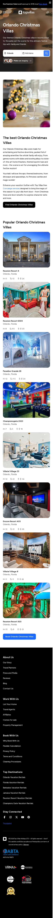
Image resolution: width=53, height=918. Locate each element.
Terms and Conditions (12, 756)
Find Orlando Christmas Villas (19, 205)
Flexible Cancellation (12, 746)
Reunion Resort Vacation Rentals (17, 798)
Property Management (13, 725)
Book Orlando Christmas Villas (19, 636)
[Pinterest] (28, 817)
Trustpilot (7, 823)
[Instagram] (10, 817)
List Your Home (10, 704)
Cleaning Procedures (12, 761)
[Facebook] (4, 817)
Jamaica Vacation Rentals (14, 793)
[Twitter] (16, 817)
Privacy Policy (9, 751)
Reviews (6, 678)
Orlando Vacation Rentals (14, 777)
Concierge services (11, 188)
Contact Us (8, 688)
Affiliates (7, 714)
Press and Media (10, 673)
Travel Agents (9, 709)
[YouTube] (22, 817)
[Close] (50, 3)
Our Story (7, 662)
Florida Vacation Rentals (13, 782)
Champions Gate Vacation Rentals (18, 803)
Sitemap (26, 844)
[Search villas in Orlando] (47, 53)
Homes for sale (10, 720)
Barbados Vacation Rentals (14, 788)
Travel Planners (9, 668)
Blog (5, 683)
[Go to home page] (26, 12)
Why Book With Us (11, 741)
